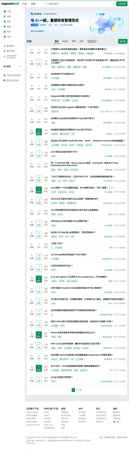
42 (111, 370)
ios (55, 236)
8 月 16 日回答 (119, 292)
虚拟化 (81, 53)
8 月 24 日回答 (119, 111)
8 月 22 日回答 (119, 181)
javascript (56, 100)
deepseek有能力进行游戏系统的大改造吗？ (71, 96)
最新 (57, 41)
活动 (9, 36)
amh (53, 156)
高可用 (54, 203)
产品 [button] (25, 3)
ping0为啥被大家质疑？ (62, 377)
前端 (53, 181)
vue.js (71, 181)
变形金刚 (108, 169)
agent (54, 281)
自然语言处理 (66, 370)
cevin (110, 303)
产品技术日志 (101, 412)
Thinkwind (107, 181)
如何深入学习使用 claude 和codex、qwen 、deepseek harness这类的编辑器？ (88, 140)
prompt (77, 348)
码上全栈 (108, 192)
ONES (46, 412)
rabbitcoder (107, 337)
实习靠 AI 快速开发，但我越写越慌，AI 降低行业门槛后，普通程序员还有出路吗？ (88, 299)
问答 (9, 11)
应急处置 (89, 53)
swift (61, 236)
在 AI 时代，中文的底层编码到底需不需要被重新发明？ (75, 366)
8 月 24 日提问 (119, 78)
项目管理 (11, 51)
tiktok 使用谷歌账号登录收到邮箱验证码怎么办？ (73, 332)
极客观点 (11, 45)
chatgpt (80, 145)
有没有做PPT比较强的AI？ (63, 73)
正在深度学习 (107, 259)
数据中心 (55, 53)
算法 (76, 370)
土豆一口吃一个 (106, 111)
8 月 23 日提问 (119, 169)
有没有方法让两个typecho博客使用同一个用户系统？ (75, 107)
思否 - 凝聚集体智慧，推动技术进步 (113, 437)
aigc (53, 89)
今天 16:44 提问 (119, 89)
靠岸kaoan (107, 348)
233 (110, 247)
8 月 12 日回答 (119, 326)
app (53, 122)
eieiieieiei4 (107, 203)
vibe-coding (72, 281)
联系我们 (82, 418)
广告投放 (82, 415)
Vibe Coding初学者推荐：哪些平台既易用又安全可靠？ (76, 343)
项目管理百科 (49, 428)
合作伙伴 (82, 421)
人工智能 (55, 78)
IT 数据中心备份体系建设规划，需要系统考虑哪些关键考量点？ (79, 49)
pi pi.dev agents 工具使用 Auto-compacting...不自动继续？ (79, 276)
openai (88, 145)
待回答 (65, 41)
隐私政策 (116, 415)
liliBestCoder (106, 145)
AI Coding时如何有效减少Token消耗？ (69, 254)
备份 (53, 67)
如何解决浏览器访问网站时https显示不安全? (71, 129)
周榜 (74, 41)
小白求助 (58, 247)
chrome (66, 134)
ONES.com (48, 425)
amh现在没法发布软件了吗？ (64, 151)
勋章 (63, 428)
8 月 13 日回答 (119, 370)
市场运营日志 (101, 418)
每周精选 (64, 412)
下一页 (78, 390)
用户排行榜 (65, 415)
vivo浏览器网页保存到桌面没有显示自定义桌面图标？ (75, 210)
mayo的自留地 (106, 326)
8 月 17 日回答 (119, 281)
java (76, 100)
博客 (9, 16)
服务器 (73, 53)
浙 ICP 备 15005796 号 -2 (37, 440)
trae (53, 303)
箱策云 (109, 134)
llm (67, 236)
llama (71, 145)
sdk (72, 236)
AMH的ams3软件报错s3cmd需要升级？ (70, 221)
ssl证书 (55, 134)
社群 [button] (33, 3)
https (66, 169)
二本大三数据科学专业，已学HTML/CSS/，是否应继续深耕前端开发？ (83, 176)
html (65, 181)
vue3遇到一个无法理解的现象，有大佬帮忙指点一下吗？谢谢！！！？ (82, 187)
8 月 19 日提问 (119, 214)
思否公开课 (31, 418)
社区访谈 (99, 421)
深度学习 (83, 370)
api (72, 359)
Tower (46, 415)
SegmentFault (32, 412)
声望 (63, 425)
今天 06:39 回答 (119, 67)
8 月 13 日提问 (119, 359)
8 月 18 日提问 (119, 247)
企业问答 (47, 421)
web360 (108, 89)
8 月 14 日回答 (119, 314)
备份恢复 (64, 53)
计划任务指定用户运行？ (62, 265)
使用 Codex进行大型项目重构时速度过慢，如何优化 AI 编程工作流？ (82, 321)
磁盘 (84, 67)
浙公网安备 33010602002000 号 (61, 440)
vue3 (54, 192)
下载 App (117, 418)
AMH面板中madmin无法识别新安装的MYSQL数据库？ (77, 287)
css (59, 181)
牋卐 (110, 214)
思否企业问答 (32, 421)
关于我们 (82, 412)
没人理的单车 (107, 100)
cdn (73, 134)
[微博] (118, 421)
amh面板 (108, 156)
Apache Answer (33, 425)
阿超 (110, 281)
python (65, 359)
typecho (55, 111)
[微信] (114, 421)
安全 (62, 325)
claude (64, 145)
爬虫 (53, 169)
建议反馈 (64, 421)
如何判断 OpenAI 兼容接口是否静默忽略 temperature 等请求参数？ (82, 354)
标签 (9, 26)
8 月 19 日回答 (119, 225)
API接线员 (108, 236)
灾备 (69, 67)
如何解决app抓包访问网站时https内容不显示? (73, 118)
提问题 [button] (123, 41)
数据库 (62, 203)
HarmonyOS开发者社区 (12, 56)
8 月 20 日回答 (119, 203)
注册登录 (122, 3)
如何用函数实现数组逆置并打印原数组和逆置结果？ (74, 310)
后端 (59, 337)
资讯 (9, 21)
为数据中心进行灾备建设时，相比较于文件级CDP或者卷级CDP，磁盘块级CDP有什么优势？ (88, 61)
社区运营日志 (101, 415)
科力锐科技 (108, 53)
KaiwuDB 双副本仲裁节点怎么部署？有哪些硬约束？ (75, 198)
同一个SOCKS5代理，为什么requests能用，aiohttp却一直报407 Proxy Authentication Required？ (84, 164)
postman (74, 169)
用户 (9, 31)
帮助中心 (64, 418)
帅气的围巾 (107, 78)
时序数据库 (71, 203)
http (59, 169)
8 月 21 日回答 (119, 192)
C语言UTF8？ (57, 243)
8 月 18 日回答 (119, 236)
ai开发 (61, 281)
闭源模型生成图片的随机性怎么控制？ (68, 85)
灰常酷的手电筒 (106, 314)
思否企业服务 (32, 415)
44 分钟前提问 (119, 53)
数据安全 (76, 67)
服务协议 (116, 412)
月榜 (81, 41)
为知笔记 (47, 418)
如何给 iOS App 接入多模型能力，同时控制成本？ (73, 232)
